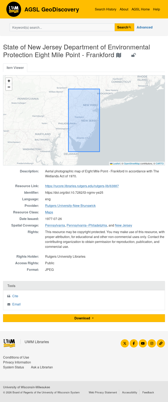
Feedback (148, 392)
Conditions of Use (16, 357)
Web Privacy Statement (103, 392)
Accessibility (129, 392)
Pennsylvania (55, 225)
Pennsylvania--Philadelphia (87, 225)
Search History (105, 9)
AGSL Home (141, 9)
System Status (13, 367)
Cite (15, 296)
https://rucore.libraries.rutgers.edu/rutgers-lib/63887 (82, 185)
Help (156, 9)
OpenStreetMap (132, 163)
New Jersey (123, 225)
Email (16, 304)
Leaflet (116, 163)
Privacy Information (17, 362)
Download (82, 318)
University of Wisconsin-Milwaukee (26, 387)
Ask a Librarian (42, 367)
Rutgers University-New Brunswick (70, 205)
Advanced (145, 27)
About (124, 9)
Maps (49, 212)
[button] (9, 81)
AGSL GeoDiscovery (14, 10)
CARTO (160, 163)
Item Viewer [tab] (15, 67)
